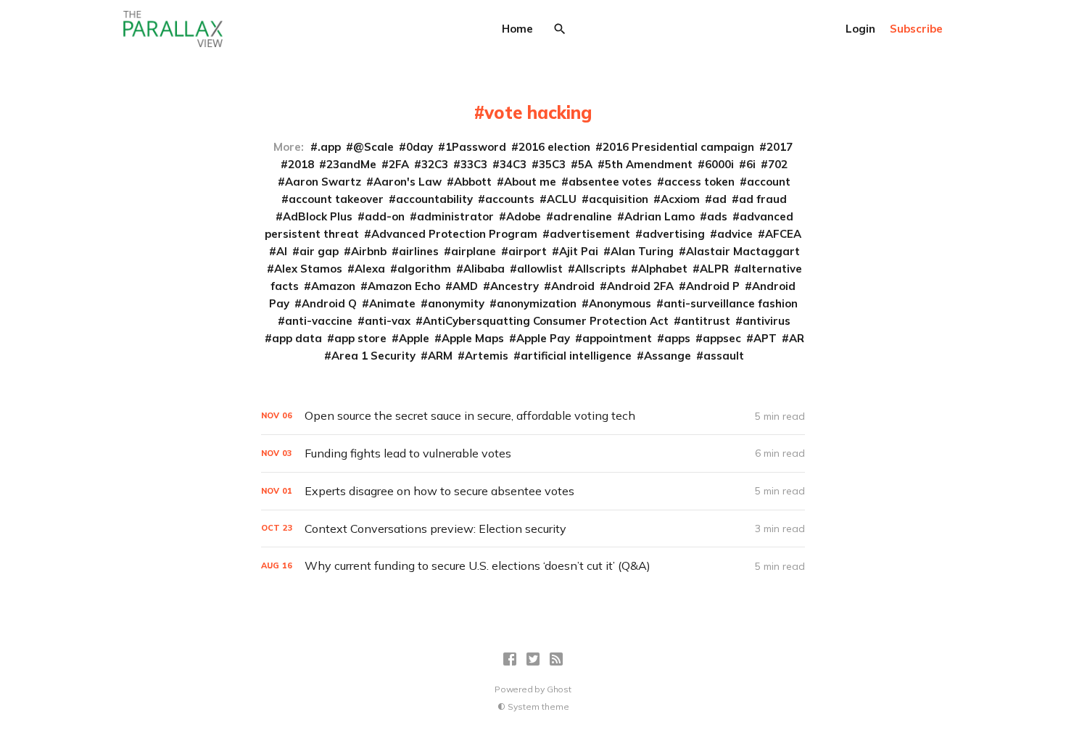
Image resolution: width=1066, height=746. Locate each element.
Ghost (559, 689)
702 (778, 164)
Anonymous (620, 303)
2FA (399, 164)
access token (699, 181)
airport (527, 251)
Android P (713, 286)
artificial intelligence (576, 355)
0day (419, 147)
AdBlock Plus (317, 216)
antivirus (766, 321)
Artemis (486, 355)
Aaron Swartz (323, 181)
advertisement (590, 234)
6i (751, 164)
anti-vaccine (318, 321)
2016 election (554, 147)
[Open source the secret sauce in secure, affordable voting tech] (533, 415)
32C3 (434, 164)
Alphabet (662, 268)
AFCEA (783, 234)
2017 (780, 147)
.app (329, 147)
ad (719, 199)
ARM (440, 355)
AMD (465, 286)
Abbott (473, 181)
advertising (674, 234)
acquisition (618, 199)
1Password (475, 147)
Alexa (370, 268)
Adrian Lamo (659, 216)
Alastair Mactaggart (743, 251)
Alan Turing (642, 251)
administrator (455, 216)
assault (723, 355)
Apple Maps (473, 338)
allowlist (540, 268)
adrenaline (582, 216)
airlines (419, 251)
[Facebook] (509, 659)
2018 (301, 164)
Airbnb (369, 251)
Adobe (523, 216)
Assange (667, 355)
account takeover (336, 199)
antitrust (705, 321)
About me (530, 181)
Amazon (333, 286)
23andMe (351, 164)
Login (860, 29)
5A (585, 164)
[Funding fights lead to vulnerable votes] (533, 453)
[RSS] (556, 659)
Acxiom (680, 199)
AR (796, 338)
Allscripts (600, 268)
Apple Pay (543, 338)
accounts (509, 199)
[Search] (560, 29)
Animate (392, 303)
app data (297, 338)
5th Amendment (649, 164)
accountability (434, 199)
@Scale (373, 147)
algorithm (424, 268)
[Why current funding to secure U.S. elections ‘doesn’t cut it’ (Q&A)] (533, 565)
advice (735, 234)
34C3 (513, 164)
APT (765, 338)
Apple (414, 338)
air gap (319, 251)
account (768, 181)
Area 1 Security (373, 355)
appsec (722, 338)
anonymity (456, 303)
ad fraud (763, 199)
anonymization (537, 303)
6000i (719, 164)
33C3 (473, 164)
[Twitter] (533, 659)
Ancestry (514, 286)
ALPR (714, 268)
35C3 (552, 164)
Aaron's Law (407, 181)
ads (717, 216)
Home (517, 29)
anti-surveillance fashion (731, 303)
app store (360, 338)
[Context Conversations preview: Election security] (533, 528)
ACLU (562, 199)
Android (573, 286)
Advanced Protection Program (454, 234)
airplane (473, 251)
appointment (617, 338)
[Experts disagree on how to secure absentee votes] (533, 491)
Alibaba (484, 268)
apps (677, 338)
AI (281, 251)
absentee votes (610, 181)
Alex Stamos (308, 268)
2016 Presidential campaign (678, 147)
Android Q (329, 303)
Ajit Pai (578, 251)
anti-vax (387, 321)
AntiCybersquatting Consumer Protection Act (546, 321)
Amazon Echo (404, 286)
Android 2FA (640, 286)
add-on (385, 216)
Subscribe (916, 29)
